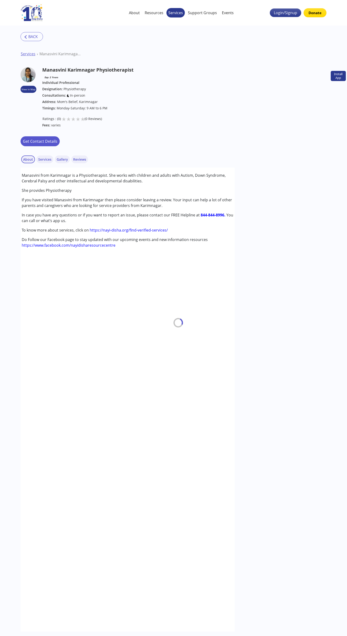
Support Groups (202, 12)
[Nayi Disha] (32, 13)
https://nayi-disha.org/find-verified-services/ (129, 230)
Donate (315, 12)
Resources (154, 12)
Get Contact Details (40, 141)
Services (175, 12)
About (134, 12)
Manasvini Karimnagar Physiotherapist (60, 53)
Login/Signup (285, 12)
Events (228, 12)
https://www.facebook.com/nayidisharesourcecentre (68, 245)
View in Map (28, 89)
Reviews (79, 159)
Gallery (62, 159)
